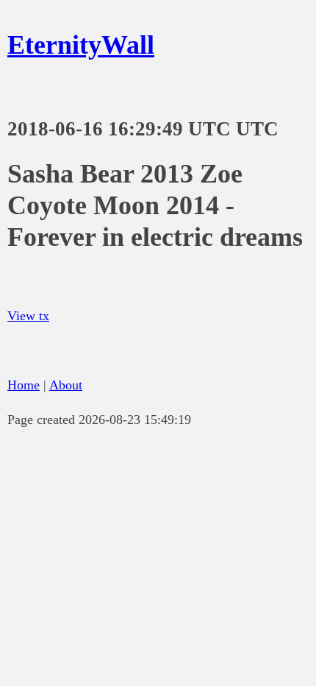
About (65, 385)
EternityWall (80, 45)
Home (23, 385)
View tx (28, 315)
